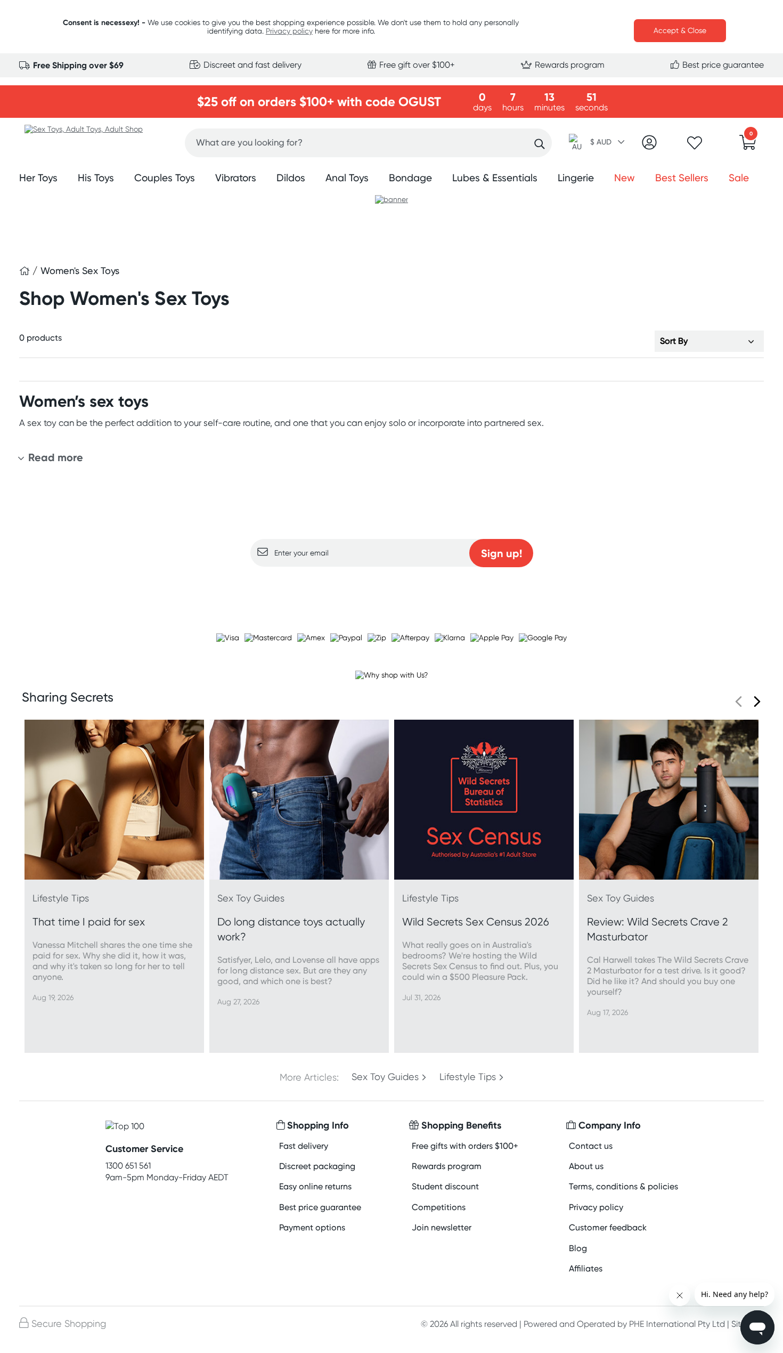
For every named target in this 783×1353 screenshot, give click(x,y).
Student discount (445, 1186)
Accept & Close (680, 30)
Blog (578, 1248)
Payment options (312, 1227)
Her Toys (38, 178)
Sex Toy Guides (385, 1077)
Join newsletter (441, 1227)
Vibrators (235, 178)
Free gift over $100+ (416, 65)
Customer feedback (608, 1227)
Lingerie (576, 178)
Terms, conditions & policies (623, 1186)
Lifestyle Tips (467, 1077)
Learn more (391, 587)
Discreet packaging (317, 1166)
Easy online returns (315, 1186)
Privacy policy (289, 31)
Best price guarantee (722, 65)
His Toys (96, 178)
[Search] (540, 144)
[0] (747, 145)
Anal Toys (347, 178)
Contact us (591, 1146)
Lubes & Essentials (494, 178)
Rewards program (569, 65)
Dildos (290, 178)
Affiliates (585, 1268)
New (624, 178)
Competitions (439, 1207)
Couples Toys (164, 178)
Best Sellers (681, 178)
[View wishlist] (694, 146)
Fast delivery (303, 1146)
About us (586, 1166)
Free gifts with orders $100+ (465, 1146)
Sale (739, 178)
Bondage (410, 178)
